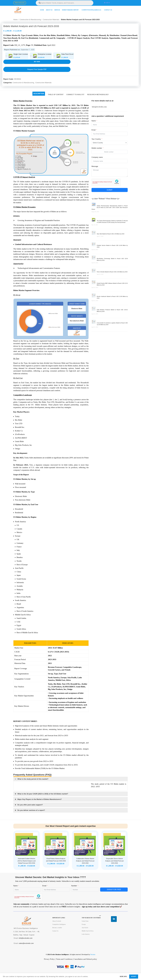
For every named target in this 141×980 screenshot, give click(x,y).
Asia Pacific (85, 927)
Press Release (20, 3)
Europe (84, 924)
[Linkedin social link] (114, 919)
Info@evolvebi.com (99, 107)
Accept (133, 976)
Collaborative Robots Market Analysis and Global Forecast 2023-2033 (85, 861)
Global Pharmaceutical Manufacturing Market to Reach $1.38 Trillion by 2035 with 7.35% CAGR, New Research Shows (110, 207)
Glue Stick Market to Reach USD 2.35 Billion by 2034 (110, 234)
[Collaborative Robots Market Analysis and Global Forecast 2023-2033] (85, 844)
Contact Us (55, 931)
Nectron (92, 954)
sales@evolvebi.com (26, 943)
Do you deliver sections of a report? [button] (31, 810)
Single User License (20, 54)
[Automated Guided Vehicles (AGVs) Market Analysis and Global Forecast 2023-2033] (26, 844)
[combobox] (110, 143)
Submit (110, 190)
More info (123, 976)
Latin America (85, 934)
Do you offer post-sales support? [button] (30, 805)
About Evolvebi (56, 921)
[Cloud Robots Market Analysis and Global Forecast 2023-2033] (56, 844)
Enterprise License (44, 54)
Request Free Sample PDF (37, 69)
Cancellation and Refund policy (85, 959)
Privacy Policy (49, 959)
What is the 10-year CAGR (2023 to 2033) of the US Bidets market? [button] (42, 794)
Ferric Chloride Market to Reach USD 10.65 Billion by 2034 (112, 272)
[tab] (38, 94)
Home (15, 19)
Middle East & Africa (87, 931)
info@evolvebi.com (25, 938)
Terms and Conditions (64, 959)
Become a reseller (57, 927)
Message (95, 166)
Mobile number (97, 148)
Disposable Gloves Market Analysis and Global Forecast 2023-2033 (114, 861)
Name (94, 121)
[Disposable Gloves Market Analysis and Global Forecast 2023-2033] (114, 844)
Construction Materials (51, 19)
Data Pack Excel (67, 54)
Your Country (96, 139)
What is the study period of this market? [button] (32, 779)
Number (74, 886)
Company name (97, 157)
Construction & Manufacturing (30, 19)
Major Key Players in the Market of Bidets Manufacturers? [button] (39, 799)
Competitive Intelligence (59, 924)
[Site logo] (17, 10)
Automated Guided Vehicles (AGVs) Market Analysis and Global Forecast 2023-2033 (26, 861)
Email (94, 130)
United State (85, 921)
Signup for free (114, 889)
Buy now (37, 61)
